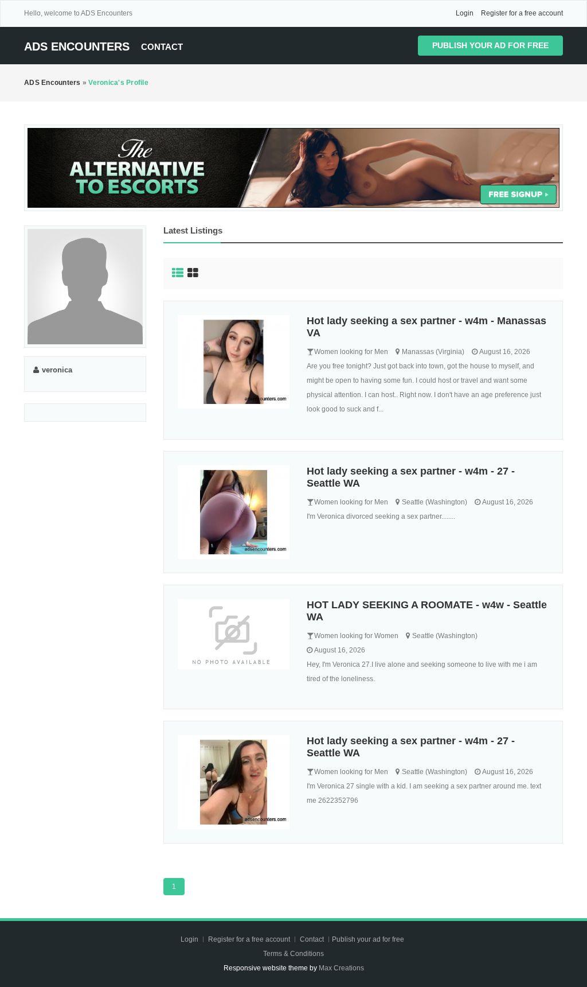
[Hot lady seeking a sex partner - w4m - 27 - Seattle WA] (234, 512)
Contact (162, 47)
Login (464, 13)
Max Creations (341, 968)
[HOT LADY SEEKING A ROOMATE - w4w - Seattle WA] (234, 634)
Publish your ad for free (490, 45)
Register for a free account (522, 13)
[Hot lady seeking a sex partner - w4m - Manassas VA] (234, 362)
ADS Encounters (77, 46)
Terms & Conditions (293, 954)
